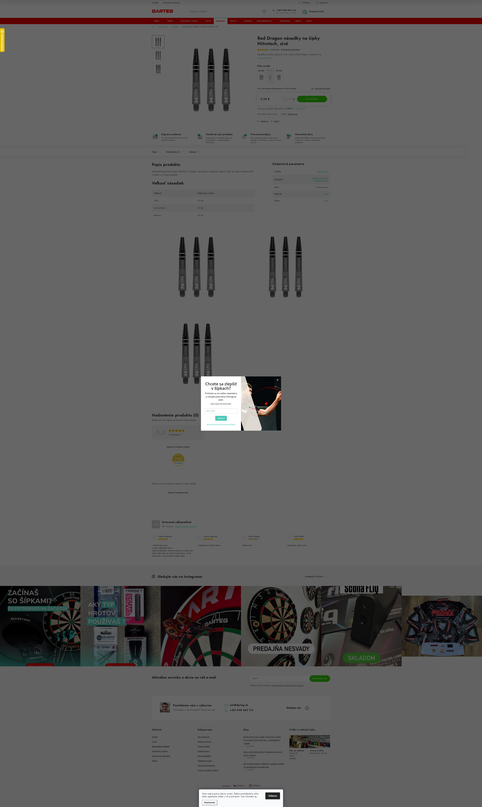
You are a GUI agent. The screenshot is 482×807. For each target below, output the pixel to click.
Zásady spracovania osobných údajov (221, 424)
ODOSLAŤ (221, 418)
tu (256, 796)
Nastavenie (209, 802)
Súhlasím (272, 795)
